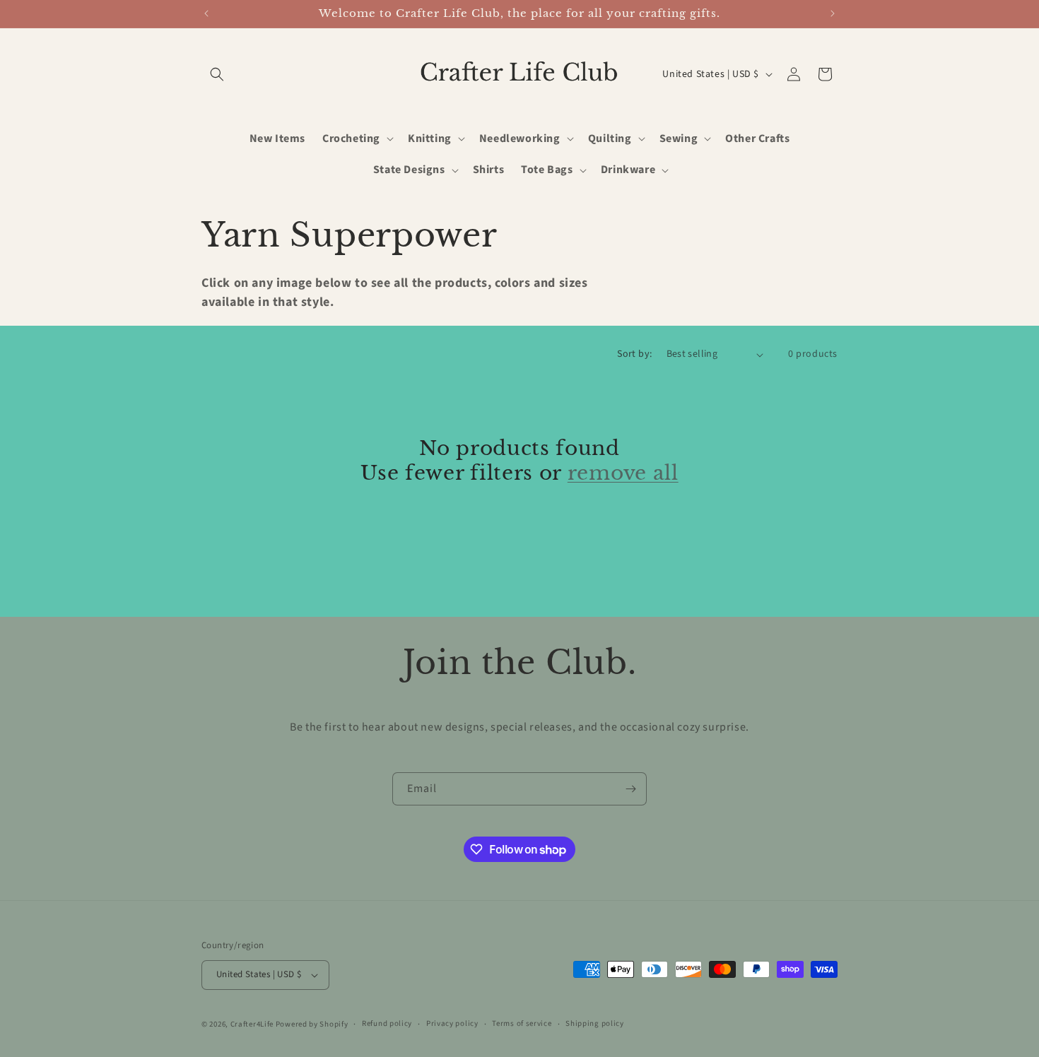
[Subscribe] (630, 788)
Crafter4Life (252, 1024)
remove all (623, 473)
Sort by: (634, 354)
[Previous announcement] (206, 13)
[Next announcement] (832, 13)
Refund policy (387, 1023)
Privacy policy (452, 1023)
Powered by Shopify (312, 1024)
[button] (217, 74)
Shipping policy (594, 1023)
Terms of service (521, 1023)
